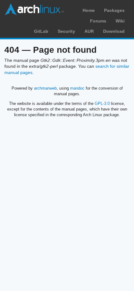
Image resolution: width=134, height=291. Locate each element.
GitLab (41, 31)
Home (89, 10)
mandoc (77, 88)
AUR (89, 31)
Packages (114, 10)
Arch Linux (34, 9)
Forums (98, 20)
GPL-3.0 (102, 103)
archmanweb (45, 88)
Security (66, 31)
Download (114, 31)
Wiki (120, 20)
